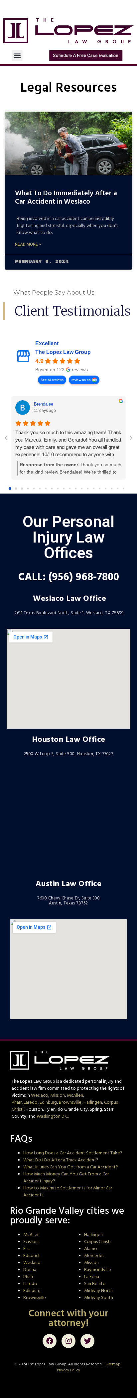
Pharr (17, 1102)
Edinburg (48, 1102)
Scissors (30, 1241)
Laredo (31, 1102)
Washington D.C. (52, 1116)
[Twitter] (87, 1341)
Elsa (27, 1248)
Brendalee (43, 404)
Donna (29, 1269)
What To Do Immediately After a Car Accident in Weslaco (66, 196)
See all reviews (52, 380)
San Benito (95, 1283)
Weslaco (39, 1095)
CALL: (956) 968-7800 (68, 576)
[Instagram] (68, 1341)
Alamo (90, 1248)
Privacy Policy (68, 1370)
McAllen (75, 1095)
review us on (81, 380)
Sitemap (112, 1364)
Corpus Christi (97, 1241)
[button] (17, 55)
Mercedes (94, 1255)
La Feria (91, 1276)
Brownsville (70, 1102)
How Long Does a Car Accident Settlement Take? (72, 1153)
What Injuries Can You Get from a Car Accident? (70, 1167)
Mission (57, 1095)
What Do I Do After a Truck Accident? (60, 1160)
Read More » (28, 244)
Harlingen (92, 1102)
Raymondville (97, 1269)
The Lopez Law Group (63, 352)
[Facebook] (50, 1341)
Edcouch (32, 1255)
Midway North (98, 1290)
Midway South (98, 1297)
